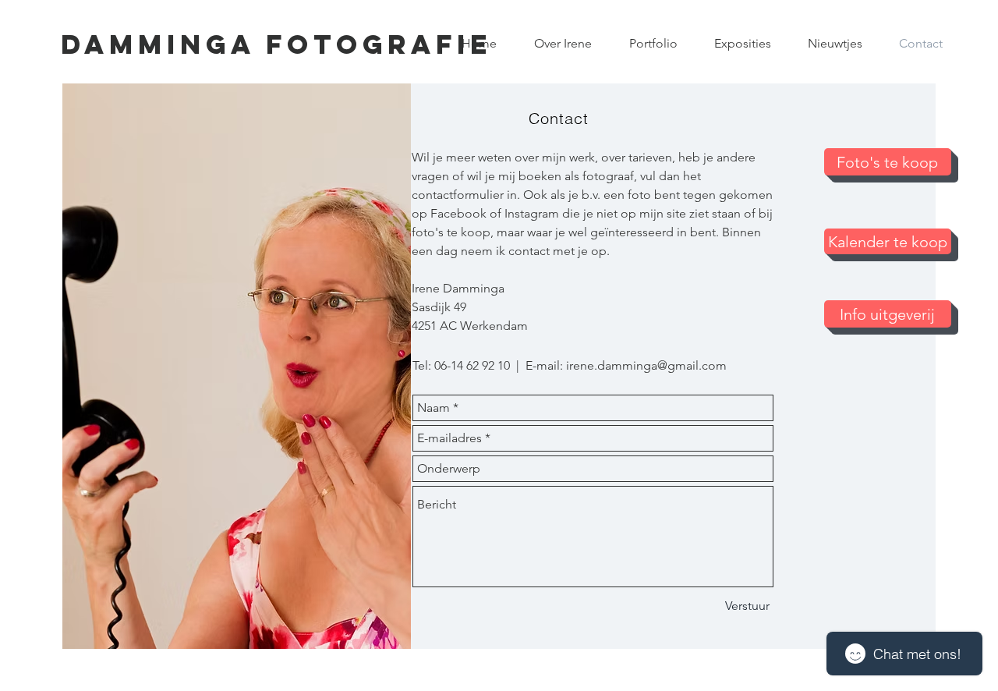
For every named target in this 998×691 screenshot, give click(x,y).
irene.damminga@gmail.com (646, 365)
